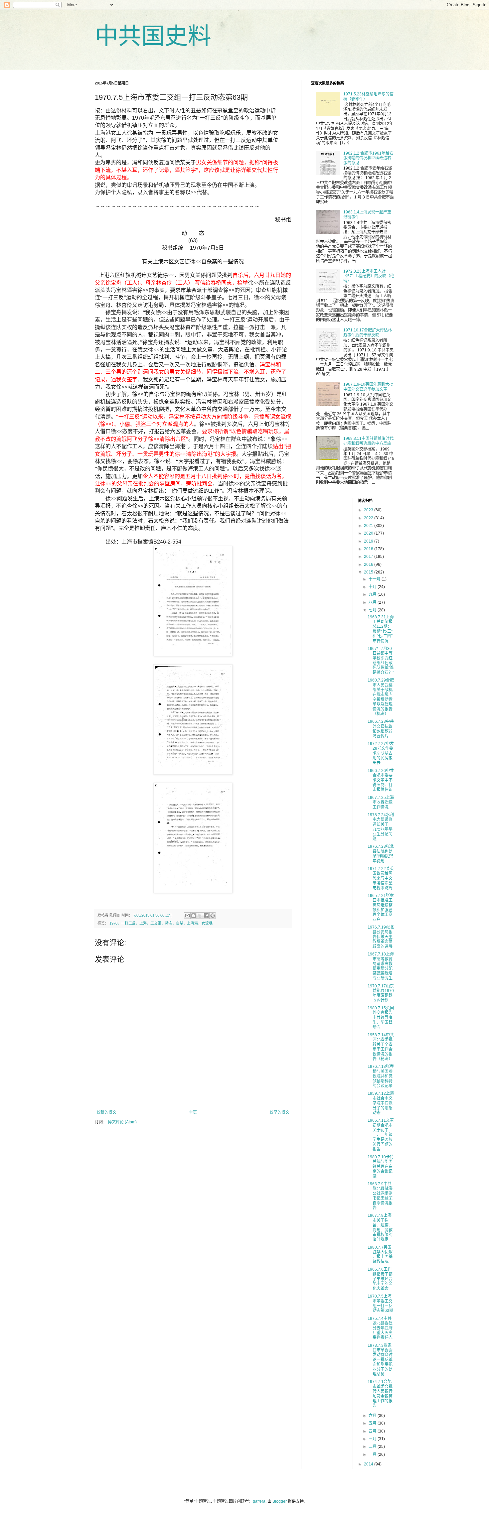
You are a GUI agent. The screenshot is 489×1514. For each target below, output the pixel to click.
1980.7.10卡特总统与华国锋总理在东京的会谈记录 (381, 1167)
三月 (373, 1439)
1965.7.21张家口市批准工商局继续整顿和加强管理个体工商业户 (381, 907)
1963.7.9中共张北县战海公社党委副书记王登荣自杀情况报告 (380, 1196)
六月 (373, 1415)
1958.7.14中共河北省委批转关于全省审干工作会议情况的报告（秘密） (381, 1047)
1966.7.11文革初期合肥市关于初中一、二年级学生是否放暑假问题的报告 (381, 1134)
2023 (369, 510)
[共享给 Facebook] (206, 915)
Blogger (279, 1501)
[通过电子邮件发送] (187, 915)
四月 (373, 1431)
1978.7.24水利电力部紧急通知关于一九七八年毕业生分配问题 (381, 827)
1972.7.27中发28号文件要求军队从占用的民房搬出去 (381, 753)
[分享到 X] (200, 915)
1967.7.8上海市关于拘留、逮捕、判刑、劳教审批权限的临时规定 (380, 1227)
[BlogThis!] (193, 915)
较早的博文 (279, 1112)
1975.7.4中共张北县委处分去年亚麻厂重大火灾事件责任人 (380, 1328)
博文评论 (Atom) (122, 1122)
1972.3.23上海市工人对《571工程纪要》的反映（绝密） (368, 276)
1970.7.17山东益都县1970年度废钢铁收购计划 (381, 993)
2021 (369, 525)
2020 (369, 533)
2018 (369, 549)
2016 (369, 564)
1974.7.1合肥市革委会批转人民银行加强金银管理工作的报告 (380, 1393)
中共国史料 (153, 36)
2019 (369, 541)
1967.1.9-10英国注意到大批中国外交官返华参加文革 (368, 386)
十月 (373, 586)
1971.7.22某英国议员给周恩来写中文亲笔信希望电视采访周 (381, 878)
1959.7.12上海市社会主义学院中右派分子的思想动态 (381, 1103)
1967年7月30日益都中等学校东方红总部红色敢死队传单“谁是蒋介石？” (381, 660)
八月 (373, 602)
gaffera (259, 1501)
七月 (373, 610)
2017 (369, 556)
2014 (369, 1464)
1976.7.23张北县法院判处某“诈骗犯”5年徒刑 (381, 853)
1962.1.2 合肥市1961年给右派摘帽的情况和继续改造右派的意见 (368, 158)
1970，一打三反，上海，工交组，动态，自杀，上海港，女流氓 (161, 923)
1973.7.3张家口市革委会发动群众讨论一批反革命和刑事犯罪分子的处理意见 (380, 1359)
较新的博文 (106, 1112)
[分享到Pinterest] (212, 915)
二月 (373, 1446)
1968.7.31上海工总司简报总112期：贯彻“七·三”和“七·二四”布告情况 (381, 629)
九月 (373, 594)
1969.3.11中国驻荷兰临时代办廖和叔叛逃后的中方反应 (368, 440)
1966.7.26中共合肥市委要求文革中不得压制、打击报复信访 (381, 780)
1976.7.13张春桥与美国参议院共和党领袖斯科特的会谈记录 (381, 1076)
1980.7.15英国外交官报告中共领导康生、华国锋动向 (381, 1018)
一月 (373, 1454)
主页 (193, 1112)
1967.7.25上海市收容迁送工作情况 (381, 802)
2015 (369, 572)
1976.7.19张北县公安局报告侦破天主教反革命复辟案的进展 (381, 937)
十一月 (375, 579)
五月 (373, 1423)
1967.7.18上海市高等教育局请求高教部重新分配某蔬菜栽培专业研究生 (381, 966)
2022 (369, 518)
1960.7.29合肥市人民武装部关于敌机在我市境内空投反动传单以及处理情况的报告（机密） (381, 697)
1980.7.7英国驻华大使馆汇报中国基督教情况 (380, 1254)
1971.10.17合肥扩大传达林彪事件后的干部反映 (367, 332)
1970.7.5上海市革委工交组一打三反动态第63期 (380, 1303)
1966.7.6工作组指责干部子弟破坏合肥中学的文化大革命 (380, 1279)
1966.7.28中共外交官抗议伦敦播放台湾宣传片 (381, 728)
